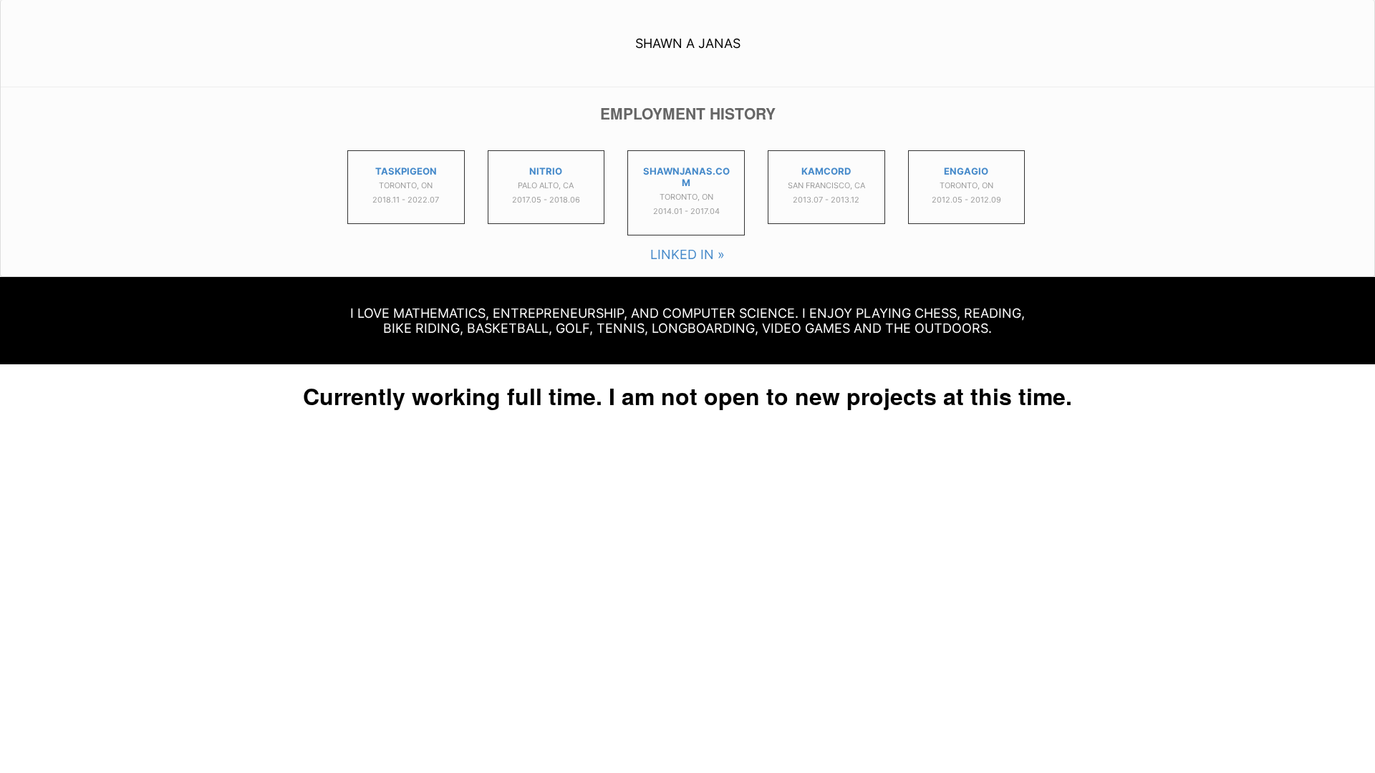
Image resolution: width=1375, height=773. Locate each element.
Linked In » (687, 254)
